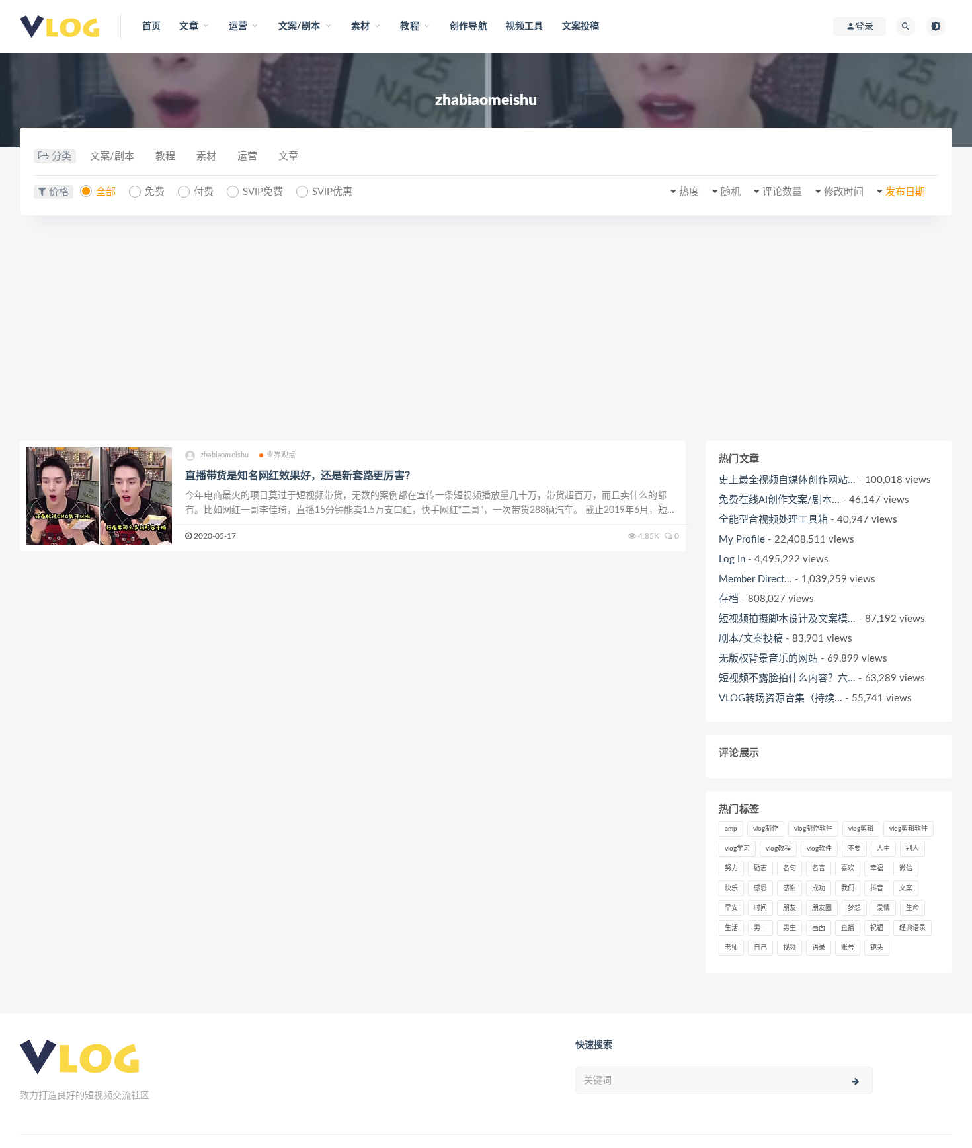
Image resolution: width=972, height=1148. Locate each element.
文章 (288, 156)
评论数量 (782, 192)
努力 (731, 868)
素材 (206, 156)
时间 (760, 908)
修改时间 (844, 192)
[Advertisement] (486, 328)
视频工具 (525, 26)
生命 (912, 908)
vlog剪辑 (860, 828)
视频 (789, 947)
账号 (847, 947)
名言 (818, 868)
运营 (247, 156)
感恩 (760, 888)
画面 (818, 928)
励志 (760, 868)
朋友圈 (822, 908)
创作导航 (468, 26)
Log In (732, 559)
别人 (912, 848)
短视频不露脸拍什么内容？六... (787, 678)
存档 (729, 599)
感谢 (789, 888)
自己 (760, 947)
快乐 (731, 888)
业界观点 (281, 455)
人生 (883, 848)
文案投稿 (581, 26)
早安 (731, 908)
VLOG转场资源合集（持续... (780, 698)
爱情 (883, 908)
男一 (760, 928)
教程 (165, 156)
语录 (818, 947)
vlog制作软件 (813, 828)
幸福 (876, 868)
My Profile (742, 540)
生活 (731, 928)
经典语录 (912, 928)
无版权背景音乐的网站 (768, 659)
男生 (789, 928)
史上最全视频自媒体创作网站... (787, 480)
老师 (731, 947)
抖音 (876, 888)
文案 (905, 888)
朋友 (789, 908)
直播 (847, 928)
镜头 (876, 947)
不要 (854, 848)
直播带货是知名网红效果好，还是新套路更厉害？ (300, 476)
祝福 (876, 928)
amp (731, 828)
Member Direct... (755, 579)
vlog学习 (737, 848)
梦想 (854, 908)
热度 (689, 192)
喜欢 (847, 868)
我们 (847, 888)
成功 (818, 888)
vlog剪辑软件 (908, 828)
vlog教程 (778, 848)
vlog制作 (765, 828)
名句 (789, 868)
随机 (731, 192)
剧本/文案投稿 (751, 639)
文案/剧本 (112, 156)
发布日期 (905, 192)
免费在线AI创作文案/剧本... (779, 500)
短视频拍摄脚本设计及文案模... (787, 619)
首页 (151, 26)
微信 (905, 868)
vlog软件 (819, 848)
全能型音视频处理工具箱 (773, 520)
